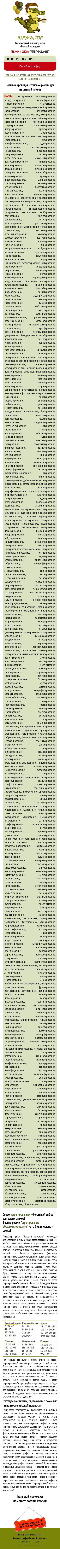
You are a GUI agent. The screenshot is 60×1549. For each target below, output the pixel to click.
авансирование (47, 1186)
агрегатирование (46, 1197)
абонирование (30, 1204)
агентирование (47, 1179)
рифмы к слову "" (31, 1240)
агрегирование (47, 1193)
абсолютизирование (14, 1193)
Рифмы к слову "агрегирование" (30, 1534)
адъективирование (14, 1182)
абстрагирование (13, 1204)
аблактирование (12, 1186)
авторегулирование (14, 1201)
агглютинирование (14, 1190)
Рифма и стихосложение (25, 1545)
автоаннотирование (44, 1182)
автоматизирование (44, 1201)
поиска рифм (49, 1473)
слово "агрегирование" (13, 1293)
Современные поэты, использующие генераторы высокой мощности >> (30, 77)
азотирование (48, 1190)
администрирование (15, 1197)
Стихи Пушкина (37, 1545)
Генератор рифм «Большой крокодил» (30, 1538)
